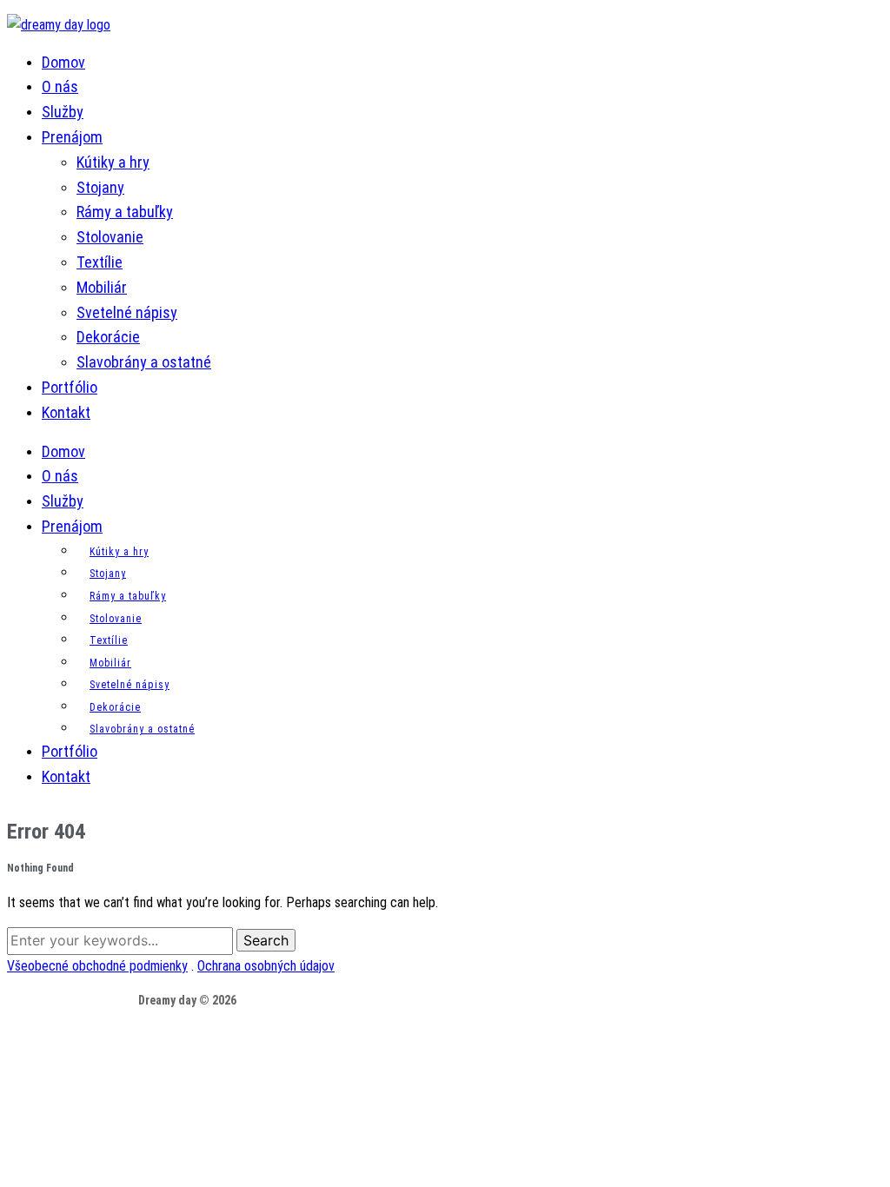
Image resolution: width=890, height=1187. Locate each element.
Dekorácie (108, 337)
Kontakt (66, 412)
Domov (63, 62)
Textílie (99, 262)
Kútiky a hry (112, 162)
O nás (60, 86)
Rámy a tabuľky (124, 211)
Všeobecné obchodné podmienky (97, 966)
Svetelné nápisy (126, 312)
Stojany (100, 187)
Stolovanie (109, 237)
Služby (62, 112)
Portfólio (69, 387)
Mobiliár (101, 287)
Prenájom (72, 137)
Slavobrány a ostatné (143, 362)
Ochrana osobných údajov (266, 966)
